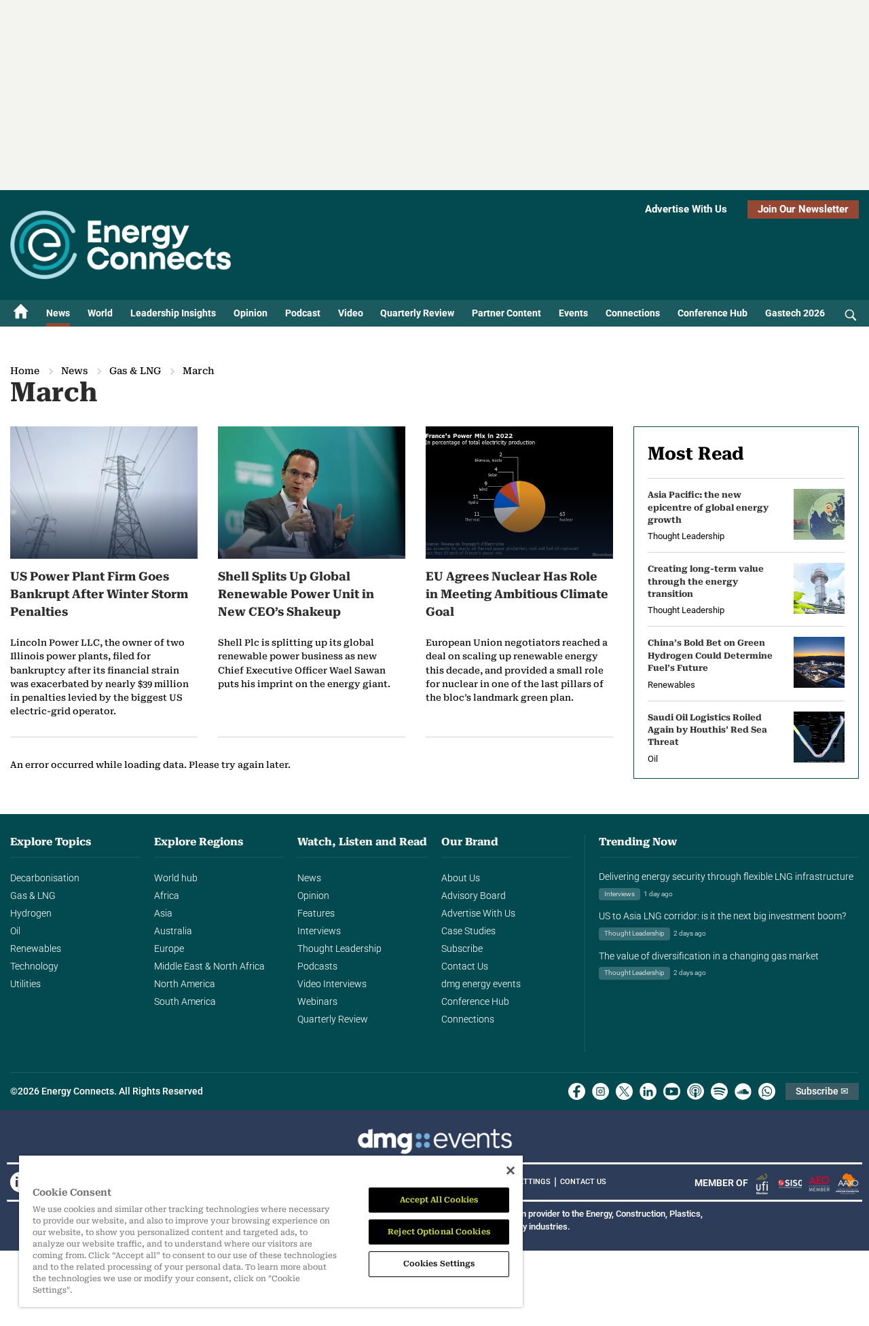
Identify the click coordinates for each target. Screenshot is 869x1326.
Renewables (35, 948)
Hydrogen (31, 913)
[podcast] (695, 1091)
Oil (15, 930)
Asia (163, 913)
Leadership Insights (173, 313)
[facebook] (576, 1091)
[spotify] (719, 1091)
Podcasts (317, 966)
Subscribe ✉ (822, 1091)
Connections (633, 313)
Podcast (302, 313)
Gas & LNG (135, 370)
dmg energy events (481, 983)
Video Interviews (332, 983)
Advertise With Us (686, 209)
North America (184, 983)
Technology (34, 966)
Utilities (25, 983)
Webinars (317, 1001)
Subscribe (462, 948)
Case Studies (468, 930)
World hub (176, 877)
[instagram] (600, 1091)
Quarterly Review (417, 313)
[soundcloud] (743, 1091)
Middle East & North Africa (209, 966)
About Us (460, 877)
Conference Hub (712, 313)
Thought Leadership (339, 948)
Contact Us (464, 966)
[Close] (510, 1170)
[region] (271, 1232)
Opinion (250, 313)
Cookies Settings (439, 1263)
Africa (166, 895)
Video (350, 313)
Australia (173, 930)
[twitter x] (624, 1091)
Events (573, 313)
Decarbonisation (44, 877)
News (58, 313)
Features (316, 913)
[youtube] (671, 1091)
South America (185, 1001)
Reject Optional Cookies (439, 1231)
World (100, 313)
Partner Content (506, 313)
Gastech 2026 (795, 313)
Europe (169, 948)
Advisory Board (473, 895)
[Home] (21, 313)
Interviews (319, 930)
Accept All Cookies (439, 1199)
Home (24, 370)
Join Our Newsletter (803, 209)
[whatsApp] (766, 1091)
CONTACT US (583, 1181)
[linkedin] (648, 1091)
